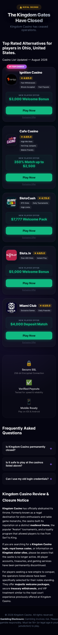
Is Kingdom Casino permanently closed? (25, 448)
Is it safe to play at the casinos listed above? (24, 464)
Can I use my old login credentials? (27, 478)
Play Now (29, 110)
